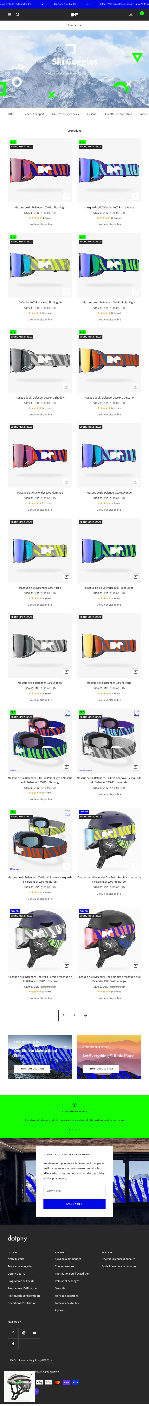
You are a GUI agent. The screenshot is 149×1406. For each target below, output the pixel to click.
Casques (92, 114)
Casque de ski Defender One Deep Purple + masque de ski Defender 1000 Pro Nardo (109, 879)
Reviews (60, 1310)
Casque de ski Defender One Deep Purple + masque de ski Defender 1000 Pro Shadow (40, 979)
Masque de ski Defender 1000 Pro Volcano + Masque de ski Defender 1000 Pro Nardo (40, 879)
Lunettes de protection (118, 114)
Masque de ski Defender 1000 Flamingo (40, 493)
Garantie (60, 1288)
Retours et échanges (67, 1281)
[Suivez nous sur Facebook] (13, 1333)
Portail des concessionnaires (119, 1266)
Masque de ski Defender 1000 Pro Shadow (40, 398)
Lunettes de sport (34, 114)
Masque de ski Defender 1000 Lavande (109, 493)
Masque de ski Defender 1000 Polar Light (109, 588)
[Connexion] (131, 14)
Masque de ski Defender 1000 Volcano (109, 683)
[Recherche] (17, 14)
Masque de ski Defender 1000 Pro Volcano (109, 398)
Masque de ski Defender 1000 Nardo (40, 588)
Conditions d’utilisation (22, 1303)
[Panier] (139, 14)
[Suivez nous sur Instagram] (23, 1333)
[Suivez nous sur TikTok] (13, 1343)
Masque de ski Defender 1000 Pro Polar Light (109, 302)
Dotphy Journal (17, 1274)
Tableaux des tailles (67, 1303)
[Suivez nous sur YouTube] (34, 1333)
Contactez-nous (64, 1266)
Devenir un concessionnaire (118, 1259)
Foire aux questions (66, 1296)
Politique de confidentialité (24, 1296)
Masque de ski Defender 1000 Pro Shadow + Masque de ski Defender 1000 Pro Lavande (109, 780)
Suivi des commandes (68, 1259)
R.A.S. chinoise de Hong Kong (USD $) (29, 1360)
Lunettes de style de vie (66, 114)
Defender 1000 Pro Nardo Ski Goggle (40, 302)
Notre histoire (16, 1259)
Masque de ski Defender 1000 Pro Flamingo (40, 207)
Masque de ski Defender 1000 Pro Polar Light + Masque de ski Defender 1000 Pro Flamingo (40, 780)
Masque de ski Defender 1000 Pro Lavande (109, 207)
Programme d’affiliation (22, 1288)
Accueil (11, 37)
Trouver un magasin (20, 1266)
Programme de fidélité (21, 1281)
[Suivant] (85, 1015)
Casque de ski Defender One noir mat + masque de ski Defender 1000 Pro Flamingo (109, 979)
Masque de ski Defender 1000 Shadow (40, 683)
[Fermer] (31, 1374)
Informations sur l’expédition (72, 1274)
